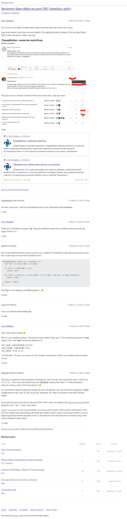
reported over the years (33, 253)
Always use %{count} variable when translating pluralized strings (27, 429)
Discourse (15, 516)
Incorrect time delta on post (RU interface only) (36, 9)
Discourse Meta (7, 2)
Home (3, 510)
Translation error (8, 489)
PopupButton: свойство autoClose (29, 140)
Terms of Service (37, 510)
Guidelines (23, 510)
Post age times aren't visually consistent (19, 479)
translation (9, 463)
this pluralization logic (80, 253)
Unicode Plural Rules (76, 402)
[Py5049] (44, 65)
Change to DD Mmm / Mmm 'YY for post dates (23, 469)
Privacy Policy (52, 510)
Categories (13, 510)
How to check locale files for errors (15, 190)
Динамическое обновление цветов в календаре (36, 164)
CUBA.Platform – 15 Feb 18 (18, 160)
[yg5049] (44, 112)
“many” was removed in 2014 (13, 410)
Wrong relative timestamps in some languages (22, 459)
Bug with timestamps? (11, 449)
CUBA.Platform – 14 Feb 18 (18, 136)
